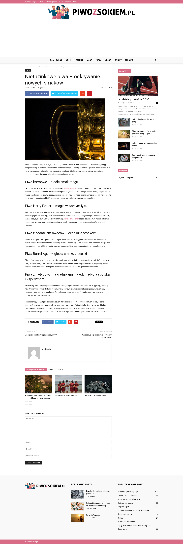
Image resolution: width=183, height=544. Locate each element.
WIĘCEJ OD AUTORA (56, 370)
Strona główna (52, 2)
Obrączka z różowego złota (95, 395)
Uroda (108, 60)
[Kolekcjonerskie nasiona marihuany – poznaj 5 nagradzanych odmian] (38, 384)
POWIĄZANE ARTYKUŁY (36, 370)
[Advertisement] (91, 38)
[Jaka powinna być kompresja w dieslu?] (124, 146)
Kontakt (75, 2)
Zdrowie (129, 60)
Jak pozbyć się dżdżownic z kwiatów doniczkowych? (97, 336)
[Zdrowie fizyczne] (77, 518)
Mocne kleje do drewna (127, 495)
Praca (98, 60)
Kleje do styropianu (125, 503)
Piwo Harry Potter (71, 219)
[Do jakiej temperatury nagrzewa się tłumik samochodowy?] (77, 506)
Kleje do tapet (123, 506)
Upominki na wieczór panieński (66, 395)
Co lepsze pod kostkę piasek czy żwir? (41, 335)
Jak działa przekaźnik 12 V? (133, 99)
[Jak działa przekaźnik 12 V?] (138, 86)
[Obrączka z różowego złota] (98, 384)
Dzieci (68, 60)
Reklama (68, 2)
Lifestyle (79, 60)
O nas (61, 2)
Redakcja (33, 88)
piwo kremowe (70, 188)
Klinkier (120, 518)
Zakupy (118, 60)
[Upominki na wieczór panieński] (68, 384)
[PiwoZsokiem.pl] (91, 12)
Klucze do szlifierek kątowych (129, 499)
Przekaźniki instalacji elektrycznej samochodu (133, 95)
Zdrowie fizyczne (93, 515)
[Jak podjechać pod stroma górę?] (124, 122)
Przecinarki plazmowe (126, 521)
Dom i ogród (56, 60)
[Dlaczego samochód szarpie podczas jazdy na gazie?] (124, 134)
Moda (89, 60)
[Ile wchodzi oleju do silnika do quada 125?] (77, 494)
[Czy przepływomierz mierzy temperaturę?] (124, 158)
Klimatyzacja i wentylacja (128, 492)
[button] (155, 60)
